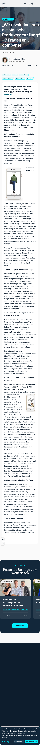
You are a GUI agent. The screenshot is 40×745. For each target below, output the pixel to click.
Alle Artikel (20, 626)
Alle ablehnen (18, 742)
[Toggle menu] (25, 3)
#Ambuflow (15, 609)
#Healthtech (26, 609)
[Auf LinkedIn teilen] (3, 539)
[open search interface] (29, 3)
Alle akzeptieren (31, 742)
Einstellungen (6, 742)
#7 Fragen (6, 609)
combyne (8, 94)
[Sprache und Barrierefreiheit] (32, 3)
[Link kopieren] (3, 544)
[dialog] (20, 736)
